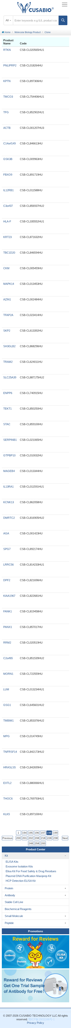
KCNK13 (8, 502)
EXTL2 (7, 782)
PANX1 (7, 627)
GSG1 (7, 704)
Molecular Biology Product (28, 32)
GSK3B (7, 159)
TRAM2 (8, 361)
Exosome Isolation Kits (19, 866)
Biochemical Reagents (18, 909)
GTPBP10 (9, 455)
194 (24, 832)
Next (65, 838)
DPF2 (6, 580)
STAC (6, 424)
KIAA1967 (9, 595)
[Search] (63, 20)
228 (49, 838)
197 (43, 832)
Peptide (9, 923)
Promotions (35, 931)
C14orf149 (9, 143)
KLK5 (6, 814)
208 (37, 838)
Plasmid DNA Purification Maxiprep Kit (28, 876)
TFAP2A (8, 315)
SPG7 (7, 549)
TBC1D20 (9, 252)
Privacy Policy (35, 1022)
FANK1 (7, 611)
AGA (6, 533)
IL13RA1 (8, 486)
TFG (6, 112)
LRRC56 (8, 564)
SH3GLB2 (9, 346)
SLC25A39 (9, 377)
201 (24, 838)
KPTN (7, 81)
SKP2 (6, 330)
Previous (7, 838)
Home (7, 32)
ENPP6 (7, 393)
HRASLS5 (9, 767)
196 (37, 832)
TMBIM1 (8, 720)
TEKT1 (7, 408)
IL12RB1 (8, 190)
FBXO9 (7, 174)
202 (31, 838)
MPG (6, 736)
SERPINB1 (10, 439)
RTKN (7, 49)
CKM (6, 268)
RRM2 (7, 642)
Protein (9, 888)
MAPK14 (8, 283)
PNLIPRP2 (9, 65)
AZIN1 (7, 299)
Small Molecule (14, 916)
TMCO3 (8, 96)
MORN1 (8, 673)
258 (37, 843)
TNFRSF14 (10, 751)
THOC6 (8, 798)
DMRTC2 (9, 517)
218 (43, 838)
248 (31, 843)
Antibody (10, 895)
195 (30, 832)
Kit (6, 855)
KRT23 (7, 237)
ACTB (7, 127)
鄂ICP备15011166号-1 (41, 1019)
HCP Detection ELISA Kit (21, 880)
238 (55, 838)
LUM (6, 689)
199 (55, 832)
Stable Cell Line (14, 902)
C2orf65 (8, 658)
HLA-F (7, 221)
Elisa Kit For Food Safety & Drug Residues (31, 871)
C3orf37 (8, 205)
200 (18, 838)
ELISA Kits (12, 861)
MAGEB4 (9, 471)
